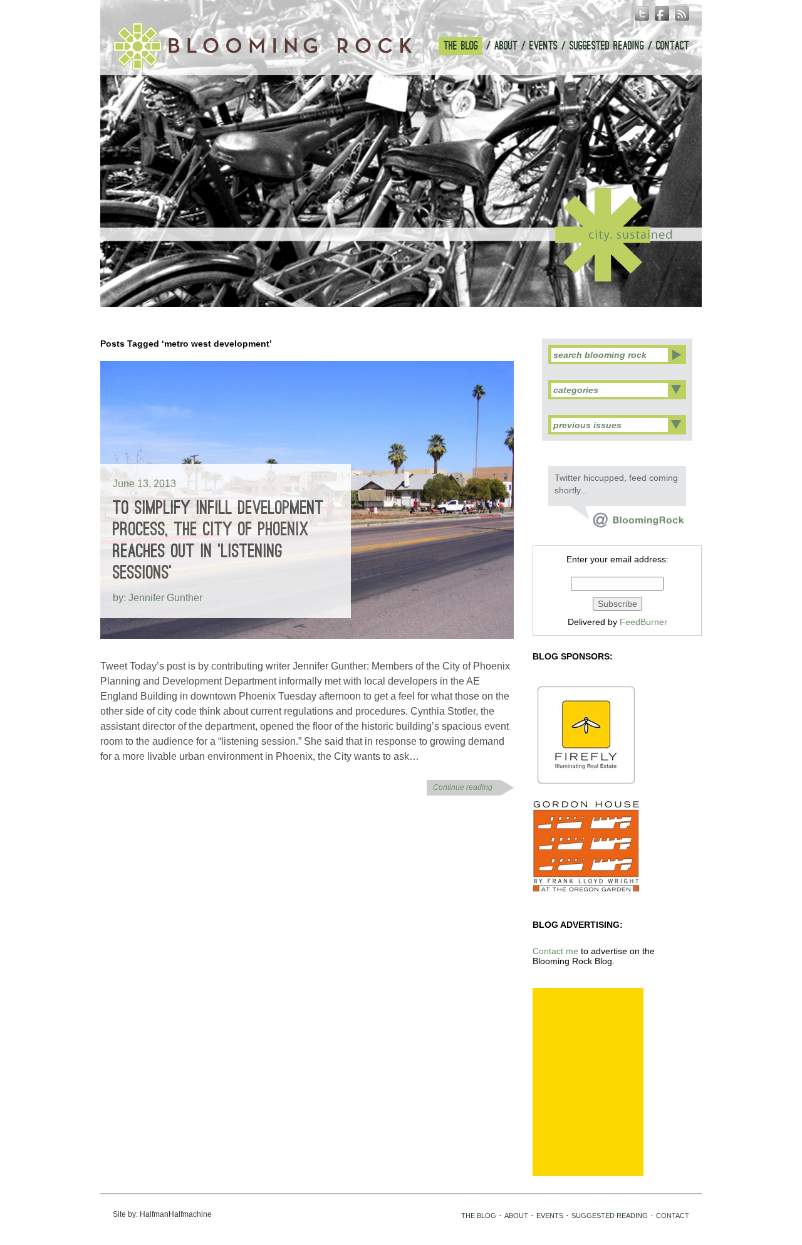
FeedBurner (643, 622)
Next (414, 289)
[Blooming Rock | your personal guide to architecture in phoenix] (262, 46)
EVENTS (543, 46)
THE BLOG (461, 46)
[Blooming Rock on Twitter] (627, 525)
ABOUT (506, 46)
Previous (387, 289)
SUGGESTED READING (607, 46)
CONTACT (672, 46)
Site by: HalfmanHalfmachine (162, 1214)
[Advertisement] (588, 1082)
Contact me (555, 951)
